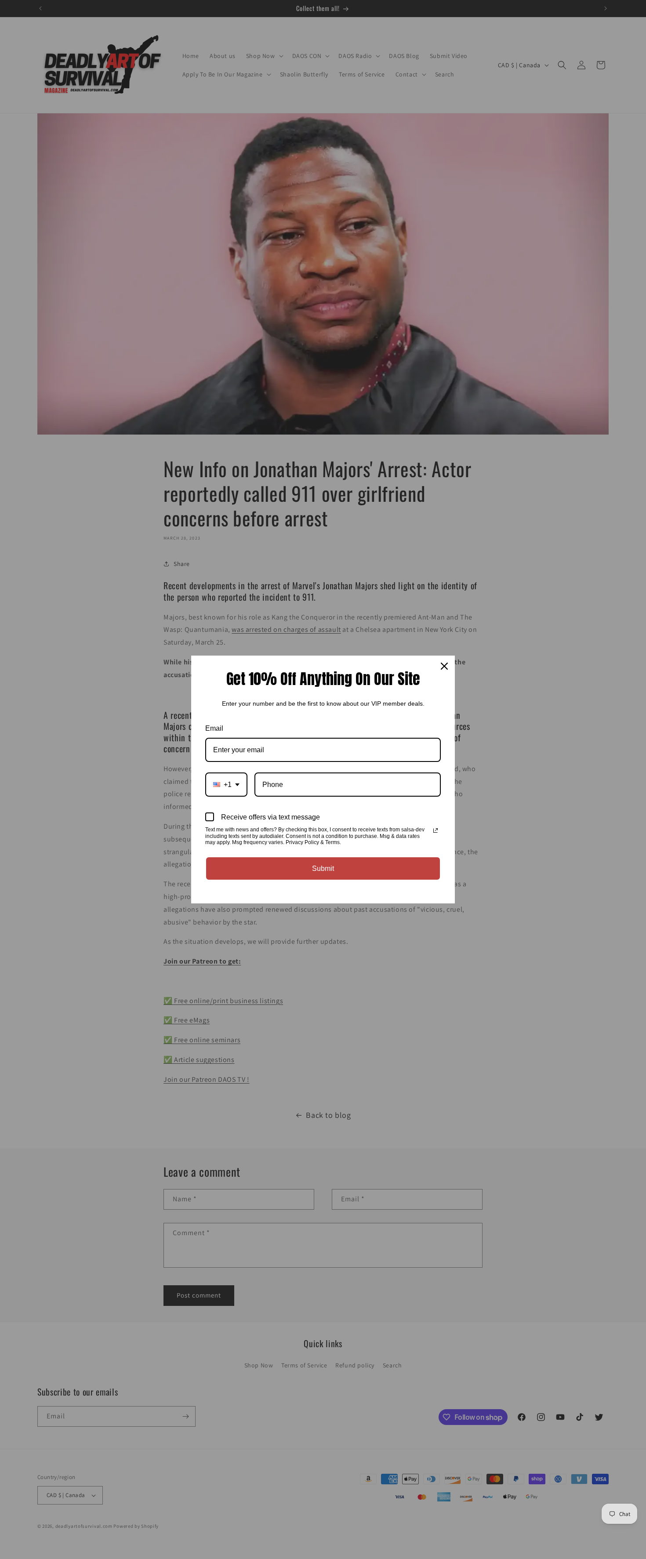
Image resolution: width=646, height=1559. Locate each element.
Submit (323, 868)
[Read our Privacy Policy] (435, 830)
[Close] (444, 666)
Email (214, 728)
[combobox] (226, 784)
